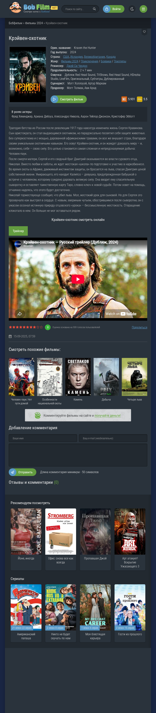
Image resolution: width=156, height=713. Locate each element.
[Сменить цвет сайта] (132, 9)
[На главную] (33, 9)
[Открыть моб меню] (143, 9)
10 (41, 327)
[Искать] (94, 9)
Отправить (25, 472)
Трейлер (18, 231)
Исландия (76, 57)
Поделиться (139, 327)
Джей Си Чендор (77, 66)
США (66, 57)
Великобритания (94, 57)
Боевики (106, 61)
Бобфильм (15, 23)
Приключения (89, 61)
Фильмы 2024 (34, 23)
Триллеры (120, 61)
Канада (111, 57)
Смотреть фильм (71, 99)
